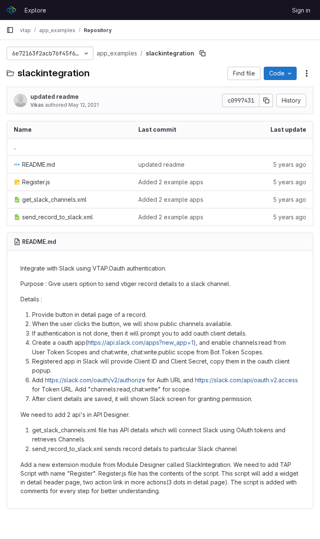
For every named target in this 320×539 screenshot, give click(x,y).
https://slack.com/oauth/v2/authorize (95, 380)
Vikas (37, 105)
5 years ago (289, 164)
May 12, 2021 (83, 105)
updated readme (54, 96)
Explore (35, 10)
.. (15, 146)
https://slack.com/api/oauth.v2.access (246, 380)
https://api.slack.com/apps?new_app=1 (140, 342)
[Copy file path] (202, 53)
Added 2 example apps (170, 182)
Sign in (301, 10)
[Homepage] (11, 10)
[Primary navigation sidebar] (10, 30)
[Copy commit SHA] (266, 100)
